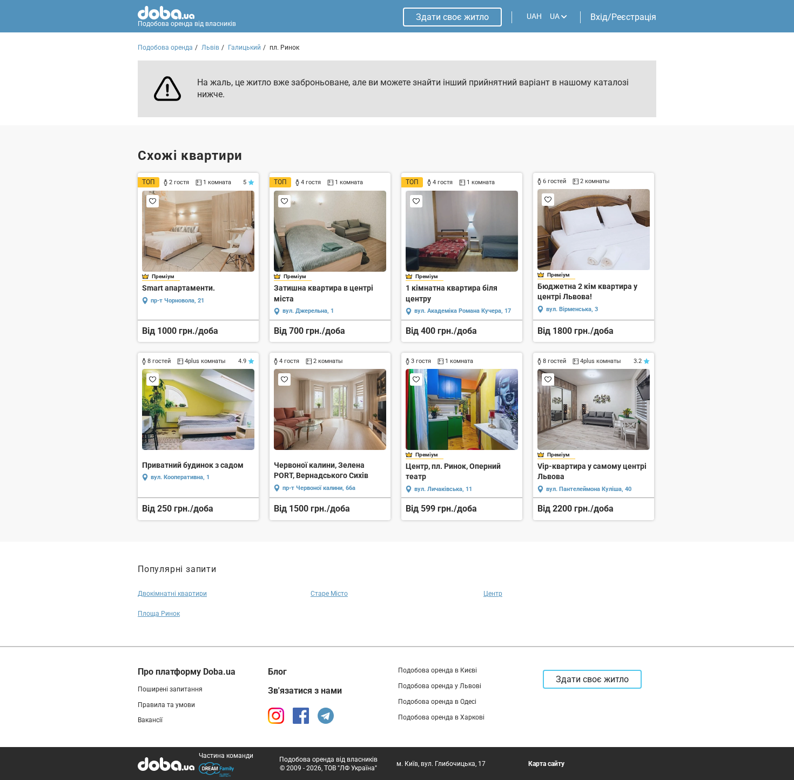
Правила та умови (166, 705)
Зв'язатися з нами (305, 690)
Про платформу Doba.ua (186, 672)
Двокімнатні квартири (172, 593)
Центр (492, 593)
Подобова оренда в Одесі (437, 701)
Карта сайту (546, 764)
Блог (277, 672)
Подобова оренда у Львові (439, 686)
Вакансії (150, 720)
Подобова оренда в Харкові (441, 717)
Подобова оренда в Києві (437, 670)
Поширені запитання (170, 689)
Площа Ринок (159, 613)
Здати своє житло (452, 17)
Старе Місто (329, 593)
